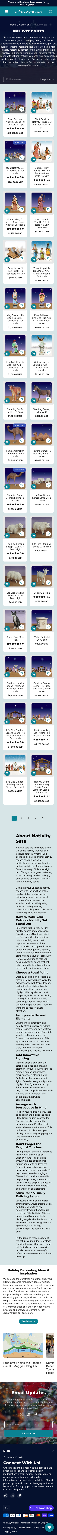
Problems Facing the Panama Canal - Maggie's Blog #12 (22, 1364)
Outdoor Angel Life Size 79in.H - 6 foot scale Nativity (42, 366)
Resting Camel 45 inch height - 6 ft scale (42, 453)
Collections (25, 24)
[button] (50, 11)
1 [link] (14, 818)
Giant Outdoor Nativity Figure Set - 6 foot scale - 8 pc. (41, 123)
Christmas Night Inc (20, 1523)
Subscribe (26, 1433)
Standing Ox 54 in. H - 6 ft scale (15, 410)
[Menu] (6, 11)
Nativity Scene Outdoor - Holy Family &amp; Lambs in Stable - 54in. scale (42, 787)
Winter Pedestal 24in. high (42, 638)
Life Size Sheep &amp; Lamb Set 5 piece (41, 498)
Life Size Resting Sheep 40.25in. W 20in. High (15, 547)
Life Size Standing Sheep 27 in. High (41, 545)
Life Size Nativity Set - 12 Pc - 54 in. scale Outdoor (42, 733)
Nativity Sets (40, 24)
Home (13, 24)
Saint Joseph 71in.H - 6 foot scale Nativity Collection (41, 223)
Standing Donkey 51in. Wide (42, 410)
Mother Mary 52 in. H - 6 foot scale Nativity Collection (15, 222)
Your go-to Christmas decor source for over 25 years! (27, 3)
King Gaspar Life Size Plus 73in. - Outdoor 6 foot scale (15, 319)
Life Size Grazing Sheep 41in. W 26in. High (15, 595)
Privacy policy (9, 1527)
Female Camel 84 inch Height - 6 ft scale (15, 453)
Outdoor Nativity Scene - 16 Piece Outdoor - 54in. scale (15, 687)
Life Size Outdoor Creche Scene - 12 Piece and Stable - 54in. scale (15, 734)
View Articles (27, 1321)
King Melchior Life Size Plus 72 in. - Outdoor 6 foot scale (15, 366)
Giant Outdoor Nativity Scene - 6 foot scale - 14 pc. (15, 122)
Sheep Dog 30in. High (15, 638)
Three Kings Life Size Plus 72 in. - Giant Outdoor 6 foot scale (41, 272)
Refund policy (25, 1527)
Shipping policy (10, 1531)
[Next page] (42, 818)
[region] (28, 3)
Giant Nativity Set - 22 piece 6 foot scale (15, 170)
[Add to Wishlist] (21, 109)
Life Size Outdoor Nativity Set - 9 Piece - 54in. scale (15, 784)
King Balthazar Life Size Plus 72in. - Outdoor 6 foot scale (41, 319)
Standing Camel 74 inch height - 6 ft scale (15, 498)
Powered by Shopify (38, 1523)
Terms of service (40, 1527)
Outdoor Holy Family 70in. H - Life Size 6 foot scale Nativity (42, 171)
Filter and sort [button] (15, 79)
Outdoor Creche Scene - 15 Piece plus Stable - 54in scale (42, 687)
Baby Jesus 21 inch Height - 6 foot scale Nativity (15, 271)
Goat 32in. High (42, 592)
